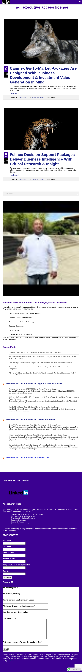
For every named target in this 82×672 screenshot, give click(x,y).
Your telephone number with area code (18, 600)
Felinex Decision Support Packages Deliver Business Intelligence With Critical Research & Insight (42, 159)
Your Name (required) (11, 588)
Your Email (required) (11, 594)
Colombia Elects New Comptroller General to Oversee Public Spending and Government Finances (42, 445)
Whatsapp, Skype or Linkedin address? (19, 606)
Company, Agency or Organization (16, 565)
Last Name (7, 546)
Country (6, 571)
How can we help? (10, 618)
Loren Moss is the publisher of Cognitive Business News (33, 383)
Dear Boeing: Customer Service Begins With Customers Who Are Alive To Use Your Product (40, 363)
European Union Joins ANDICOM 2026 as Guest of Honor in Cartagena (33, 389)
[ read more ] (14, 93)
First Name (7, 540)
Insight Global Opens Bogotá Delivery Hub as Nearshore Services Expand (34, 407)
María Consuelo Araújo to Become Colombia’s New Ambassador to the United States (38, 435)
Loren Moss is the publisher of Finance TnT (27, 457)
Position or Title (9, 559)
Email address (8, 553)
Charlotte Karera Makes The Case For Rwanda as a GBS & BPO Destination (35, 352)
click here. (11, 661)
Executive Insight (38, 97)
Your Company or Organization (15, 612)
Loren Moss (22, 97)
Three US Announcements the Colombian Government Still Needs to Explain (35, 425)
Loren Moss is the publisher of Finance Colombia (30, 420)
